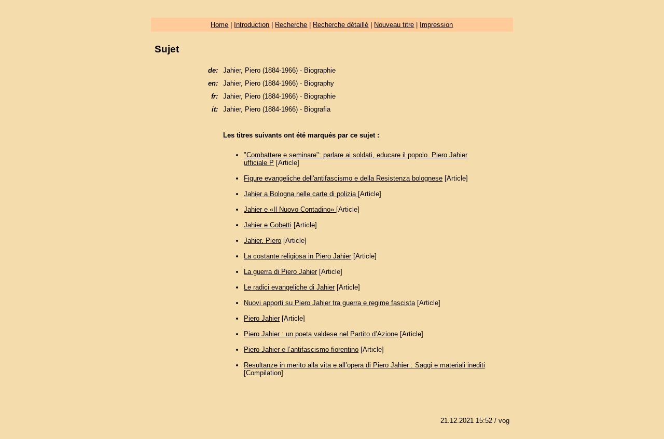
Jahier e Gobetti (268, 225)
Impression (436, 25)
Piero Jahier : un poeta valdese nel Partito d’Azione (321, 334)
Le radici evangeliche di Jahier (289, 287)
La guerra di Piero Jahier (280, 272)
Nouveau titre (394, 25)
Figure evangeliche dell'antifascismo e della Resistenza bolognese (343, 178)
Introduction (251, 25)
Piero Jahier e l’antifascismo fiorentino (301, 349)
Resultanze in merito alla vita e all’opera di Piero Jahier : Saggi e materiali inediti (364, 365)
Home (219, 25)
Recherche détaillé (340, 25)
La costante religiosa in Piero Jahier (297, 256)
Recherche (291, 25)
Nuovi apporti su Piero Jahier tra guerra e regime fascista (329, 303)
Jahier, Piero (262, 240)
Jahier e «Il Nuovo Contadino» (290, 209)
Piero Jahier (262, 318)
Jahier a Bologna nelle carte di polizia (301, 194)
